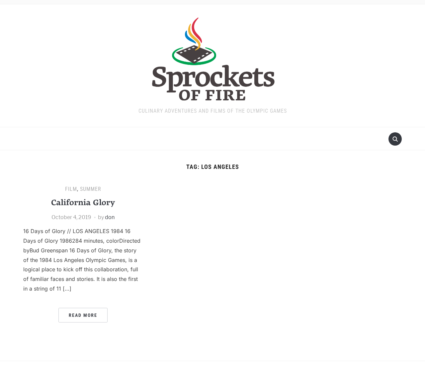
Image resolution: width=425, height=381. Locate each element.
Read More (83, 315)
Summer (90, 189)
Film (71, 189)
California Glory (83, 202)
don (110, 217)
